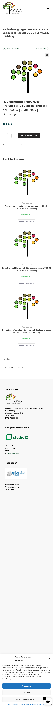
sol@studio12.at (13, 453)
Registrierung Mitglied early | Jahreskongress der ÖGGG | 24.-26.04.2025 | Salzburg (26, 269)
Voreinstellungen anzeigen (26, 699)
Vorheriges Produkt (13, 48)
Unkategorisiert (16, 145)
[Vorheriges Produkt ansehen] (4, 48)
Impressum (42, 705)
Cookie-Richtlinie (12, 705)
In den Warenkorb (28, 135)
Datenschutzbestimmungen (28, 705)
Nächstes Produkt (40, 48)
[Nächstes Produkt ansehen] (48, 48)
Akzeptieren (26, 686)
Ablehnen (26, 693)
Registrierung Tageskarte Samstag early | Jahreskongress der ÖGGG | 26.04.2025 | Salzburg (26, 331)
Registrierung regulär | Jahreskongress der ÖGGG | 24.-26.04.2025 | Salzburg (26, 207)
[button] (49, 659)
